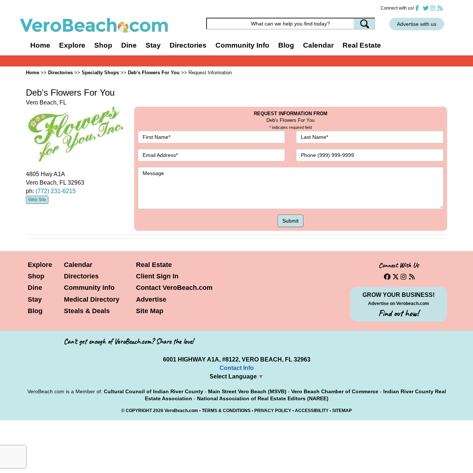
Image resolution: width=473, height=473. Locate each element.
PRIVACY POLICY (272, 410)
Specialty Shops (100, 72)
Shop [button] (103, 45)
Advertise (151, 299)
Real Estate (362, 45)
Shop (36, 276)
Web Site (37, 199)
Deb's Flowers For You (154, 72)
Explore (40, 264)
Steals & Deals (87, 311)
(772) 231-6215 (55, 191)
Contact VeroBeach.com (174, 287)
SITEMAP (342, 410)
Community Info (89, 287)
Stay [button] (153, 45)
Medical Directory (91, 299)
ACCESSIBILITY (312, 410)
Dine (129, 45)
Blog (286, 45)
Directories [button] (188, 45)
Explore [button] (72, 45)
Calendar (318, 45)
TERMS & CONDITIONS (226, 410)
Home (40, 45)
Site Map (149, 311)
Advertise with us (416, 24)
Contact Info (237, 368)
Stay (35, 299)
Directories (81, 276)
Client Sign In (157, 276)
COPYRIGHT (139, 410)
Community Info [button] (242, 45)
